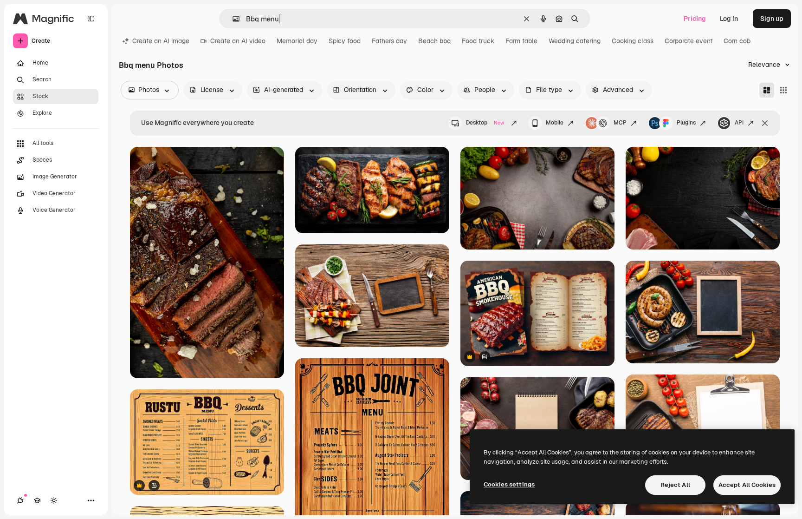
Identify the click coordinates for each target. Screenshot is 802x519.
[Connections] (20, 500)
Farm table (521, 41)
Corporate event (688, 41)
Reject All (675, 485)
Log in (729, 18)
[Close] (765, 123)
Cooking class (632, 41)
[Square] (783, 90)
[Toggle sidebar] (91, 18)
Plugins (686, 122)
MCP (620, 122)
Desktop (485, 122)
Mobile (554, 122)
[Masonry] (766, 90)
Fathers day (389, 41)
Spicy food (345, 41)
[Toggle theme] (53, 500)
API (739, 122)
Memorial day (297, 41)
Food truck (478, 41)
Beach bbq (434, 41)
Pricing (695, 18)
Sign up (771, 18)
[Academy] (37, 500)
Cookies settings (509, 484)
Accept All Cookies (747, 485)
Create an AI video (237, 41)
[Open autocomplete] (232, 18)
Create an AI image (160, 41)
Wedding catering (575, 41)
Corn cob (737, 41)
